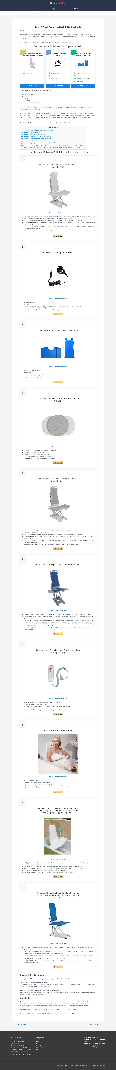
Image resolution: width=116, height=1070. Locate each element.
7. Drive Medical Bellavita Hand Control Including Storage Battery (38, 142)
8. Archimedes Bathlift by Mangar (29, 144)
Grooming (52, 9)
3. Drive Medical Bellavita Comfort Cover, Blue (33, 134)
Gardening (60, 9)
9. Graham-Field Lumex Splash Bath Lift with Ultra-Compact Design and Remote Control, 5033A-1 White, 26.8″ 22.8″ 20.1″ (53, 145)
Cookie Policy (69, 1065)
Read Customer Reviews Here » (58, 213)
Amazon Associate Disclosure (82, 1065)
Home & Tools (74, 9)
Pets (39, 9)
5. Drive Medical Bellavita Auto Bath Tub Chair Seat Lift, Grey (37, 138)
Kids (67, 9)
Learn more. (68, 42)
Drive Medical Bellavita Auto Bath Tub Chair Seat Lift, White (76, 113)
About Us (95, 1065)
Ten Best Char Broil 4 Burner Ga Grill (21, 1055)
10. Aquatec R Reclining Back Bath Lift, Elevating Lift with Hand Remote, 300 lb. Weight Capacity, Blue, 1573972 (50, 147)
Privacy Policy (60, 1065)
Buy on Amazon (58, 236)
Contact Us (102, 1065)
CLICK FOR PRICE (32, 86)
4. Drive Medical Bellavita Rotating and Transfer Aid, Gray (36, 136)
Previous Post (23, 1024)
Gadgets (45, 9)
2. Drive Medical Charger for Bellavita (30, 132)
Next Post (94, 1024)
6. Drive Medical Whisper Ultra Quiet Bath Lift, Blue (34, 140)
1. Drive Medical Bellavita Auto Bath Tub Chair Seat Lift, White (37, 130)
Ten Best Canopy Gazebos (18, 1045)
